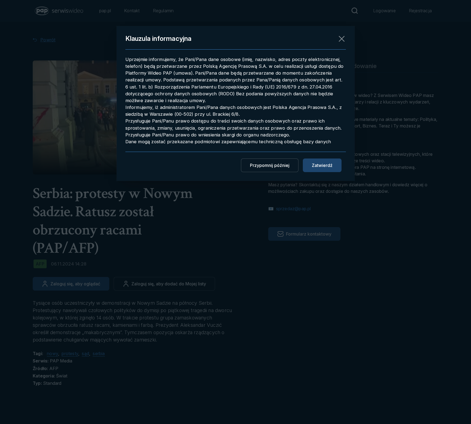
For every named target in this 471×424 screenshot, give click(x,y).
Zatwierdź (322, 165)
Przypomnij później (269, 165)
